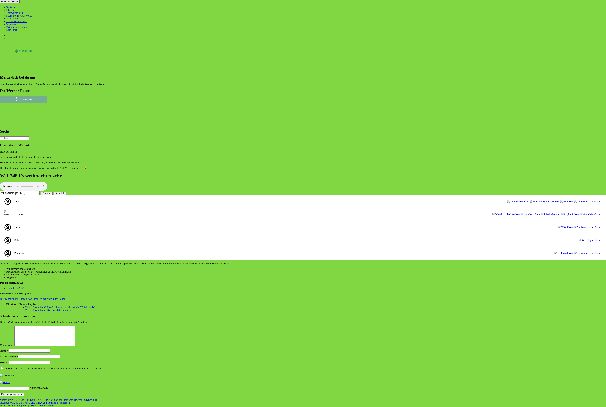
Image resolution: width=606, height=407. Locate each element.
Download (46, 193)
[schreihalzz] (530, 214)
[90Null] (565, 227)
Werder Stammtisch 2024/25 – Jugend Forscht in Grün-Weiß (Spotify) (60, 307)
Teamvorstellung (14, 13)
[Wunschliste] (589, 214)
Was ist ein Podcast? (16, 21)
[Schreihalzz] (550, 214)
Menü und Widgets (9, 1)
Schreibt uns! (12, 18)
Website (4, 362)
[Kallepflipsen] (589, 240)
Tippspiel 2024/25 (15, 288)
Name (4, 350)
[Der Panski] (563, 253)
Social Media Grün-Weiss (19, 15)
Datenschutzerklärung (17, 27)
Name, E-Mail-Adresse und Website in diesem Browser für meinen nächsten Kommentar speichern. (53, 368)
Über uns (10, 10)
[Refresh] (5, 382)
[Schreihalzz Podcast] (505, 214)
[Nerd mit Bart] (517, 201)
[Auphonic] (569, 214)
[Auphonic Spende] (586, 227)
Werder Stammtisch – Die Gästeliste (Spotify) (48, 310)
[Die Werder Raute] (586, 201)
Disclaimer (11, 30)
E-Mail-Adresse (9, 356)
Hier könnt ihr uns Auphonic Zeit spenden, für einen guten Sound (32, 299)
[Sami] (566, 201)
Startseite (10, 7)
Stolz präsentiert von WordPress (38, 405)
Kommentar (7, 345)
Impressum (11, 24)
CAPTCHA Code (39, 388)
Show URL (60, 193)
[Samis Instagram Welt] (544, 201)
